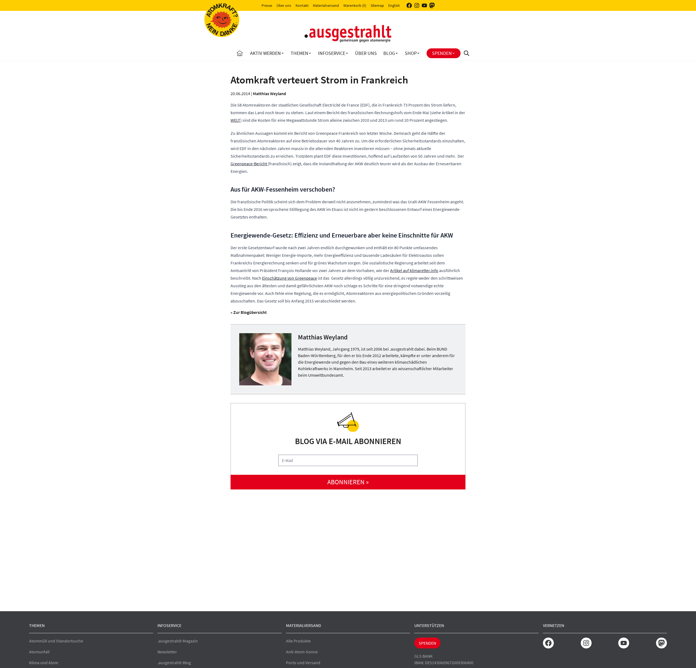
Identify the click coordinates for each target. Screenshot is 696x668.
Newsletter (167, 651)
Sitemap (377, 5)
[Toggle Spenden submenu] (453, 53)
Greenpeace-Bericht (249, 163)
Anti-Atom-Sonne (302, 651)
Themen (299, 53)
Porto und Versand (303, 662)
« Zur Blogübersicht (249, 312)
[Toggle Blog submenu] (396, 53)
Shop (411, 53)
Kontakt (302, 5)
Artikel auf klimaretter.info (414, 270)
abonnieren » (348, 482)
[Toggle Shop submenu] (418, 53)
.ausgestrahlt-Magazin (177, 641)
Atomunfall (39, 651)
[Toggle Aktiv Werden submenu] (282, 53)
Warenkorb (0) (354, 5)
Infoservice (331, 53)
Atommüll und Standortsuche (56, 641)
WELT (235, 120)
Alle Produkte (298, 641)
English (394, 5)
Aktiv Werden (265, 53)
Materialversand (326, 5)
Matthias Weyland (269, 93)
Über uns (283, 5)
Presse (267, 5)
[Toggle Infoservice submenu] (347, 53)
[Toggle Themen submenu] (310, 53)
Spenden (442, 53)
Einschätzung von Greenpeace (289, 278)
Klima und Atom (43, 662)
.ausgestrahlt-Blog (174, 662)
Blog (389, 53)
